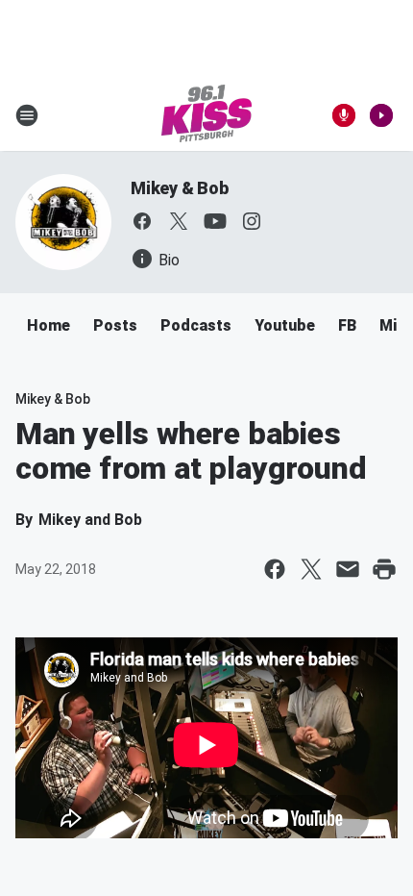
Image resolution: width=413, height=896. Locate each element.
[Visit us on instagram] (251, 221)
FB (347, 325)
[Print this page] (384, 569)
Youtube (285, 325)
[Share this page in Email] (347, 569)
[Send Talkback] (343, 115)
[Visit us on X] (178, 221)
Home (48, 325)
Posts (115, 325)
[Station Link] (206, 115)
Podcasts (195, 325)
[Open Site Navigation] (26, 115)
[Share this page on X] (311, 569)
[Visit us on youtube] (215, 221)
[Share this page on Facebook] (274, 569)
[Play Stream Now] (381, 115)
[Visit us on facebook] (142, 221)
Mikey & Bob (180, 188)
